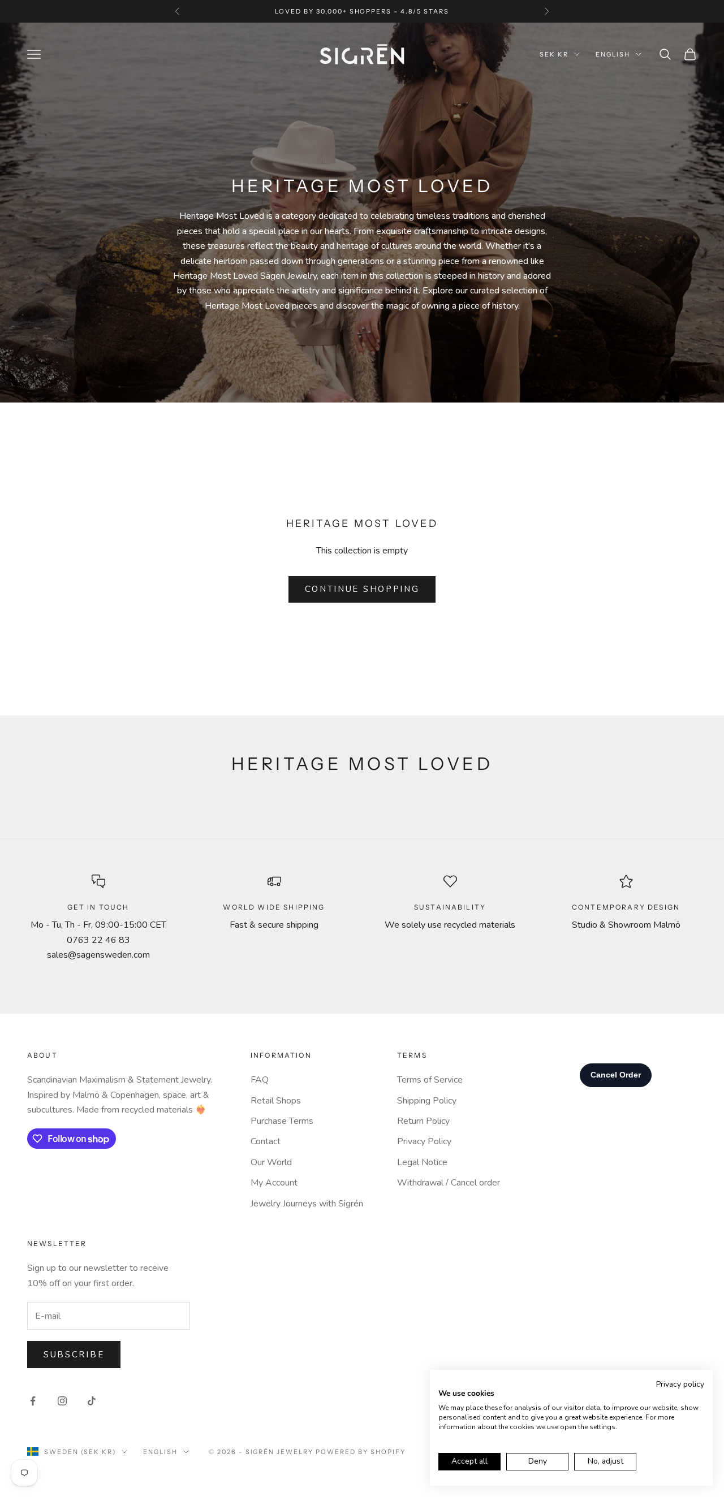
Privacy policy (680, 1384)
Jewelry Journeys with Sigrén (307, 1203)
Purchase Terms (282, 1121)
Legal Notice (422, 1162)
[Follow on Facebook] (32, 1401)
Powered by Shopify (361, 1452)
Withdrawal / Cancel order (448, 1182)
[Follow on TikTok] (91, 1401)
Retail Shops (276, 1100)
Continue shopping (362, 589)
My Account (274, 1182)
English (613, 54)
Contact (266, 1141)
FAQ (260, 1080)
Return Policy (423, 1121)
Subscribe (74, 1354)
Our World (271, 1162)
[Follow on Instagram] (62, 1401)
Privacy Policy (424, 1141)
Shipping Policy (426, 1100)
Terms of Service (430, 1080)
